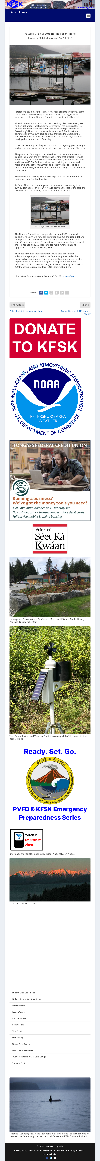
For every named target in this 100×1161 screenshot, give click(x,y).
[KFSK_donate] (45, 357)
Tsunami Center (19, 1063)
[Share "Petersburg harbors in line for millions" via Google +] (51, 292)
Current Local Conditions (23, 993)
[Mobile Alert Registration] (27, 851)
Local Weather (18, 1005)
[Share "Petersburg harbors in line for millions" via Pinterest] (61, 292)
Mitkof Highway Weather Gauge (26, 999)
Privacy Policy (20, 1150)
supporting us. (69, 276)
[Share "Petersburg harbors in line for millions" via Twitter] (46, 292)
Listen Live (17, 12)
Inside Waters (18, 1012)
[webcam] (50, 901)
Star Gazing (17, 1037)
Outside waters (19, 1018)
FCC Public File (50, 1154)
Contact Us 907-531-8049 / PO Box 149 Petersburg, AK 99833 (56, 1150)
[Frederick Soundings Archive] (50, 1131)
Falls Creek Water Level (22, 1050)
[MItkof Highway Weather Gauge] (50, 733)
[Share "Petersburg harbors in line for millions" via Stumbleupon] (67, 292)
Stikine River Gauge (21, 1044)
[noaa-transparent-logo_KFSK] (47, 435)
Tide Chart (17, 1031)
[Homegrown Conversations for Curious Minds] (50, 616)
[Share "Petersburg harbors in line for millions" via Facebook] (41, 292)
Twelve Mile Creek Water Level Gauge (29, 1057)
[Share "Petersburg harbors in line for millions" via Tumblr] (56, 292)
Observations (18, 1025)
